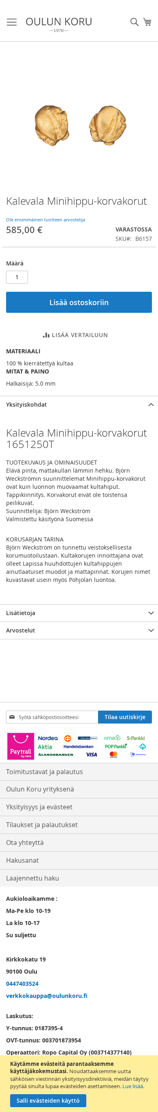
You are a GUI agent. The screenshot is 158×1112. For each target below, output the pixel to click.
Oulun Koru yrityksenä (40, 789)
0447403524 (22, 983)
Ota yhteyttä (25, 842)
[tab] (79, 404)
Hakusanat (22, 860)
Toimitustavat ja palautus (44, 771)
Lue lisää (132, 1086)
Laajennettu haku (32, 878)
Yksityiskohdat (26, 404)
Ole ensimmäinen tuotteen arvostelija (45, 219)
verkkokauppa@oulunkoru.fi (47, 996)
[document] (80, 1083)
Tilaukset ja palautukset (42, 824)
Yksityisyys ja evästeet (39, 806)
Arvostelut (20, 630)
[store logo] (58, 25)
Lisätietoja (20, 613)
